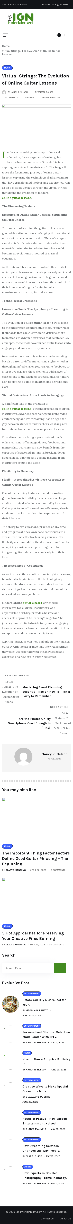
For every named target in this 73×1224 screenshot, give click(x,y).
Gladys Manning (15, 870)
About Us (22, 4)
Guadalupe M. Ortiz (38, 1096)
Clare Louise (34, 1156)
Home (6, 46)
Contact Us (8, 4)
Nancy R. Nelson (36, 1042)
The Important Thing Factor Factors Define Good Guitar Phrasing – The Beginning (36, 858)
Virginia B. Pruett (37, 1010)
